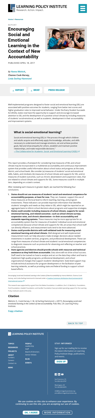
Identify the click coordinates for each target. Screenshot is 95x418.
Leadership (29, 346)
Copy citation (15, 311)
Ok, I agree (31, 412)
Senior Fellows (30, 355)
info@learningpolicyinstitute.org (65, 391)
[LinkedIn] (59, 375)
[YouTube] (62, 375)
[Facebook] (56, 375)
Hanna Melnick (18, 71)
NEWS (10, 368)
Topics (11, 344)
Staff (27, 349)
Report (19, 90)
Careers (11, 360)
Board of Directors (32, 352)
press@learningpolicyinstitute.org (65, 393)
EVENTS (28, 363)
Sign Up (61, 361)
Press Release (56, 90)
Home (10, 19)
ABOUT (11, 355)
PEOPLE (28, 344)
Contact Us (12, 363)
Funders (11, 357)
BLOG (27, 359)
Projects (12, 351)
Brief (36, 90)
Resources (19, 19)
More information (57, 412)
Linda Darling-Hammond (20, 78)
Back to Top (75, 323)
